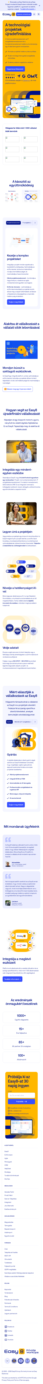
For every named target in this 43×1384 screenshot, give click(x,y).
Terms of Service (19, 1380)
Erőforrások (8, 1155)
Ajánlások (8, 1310)
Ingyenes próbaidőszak (24, 14)
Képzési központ (10, 1229)
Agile (6, 1158)
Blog (6, 1296)
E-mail (10, 1091)
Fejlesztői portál (10, 1266)
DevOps (7, 1179)
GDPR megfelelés (10, 1269)
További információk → (27, 9)
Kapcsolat (8, 1289)
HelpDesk (8, 1168)
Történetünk (9, 1293)
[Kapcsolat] (34, 14)
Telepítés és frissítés (11, 1252)
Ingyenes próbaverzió (15, 69)
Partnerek (8, 1303)
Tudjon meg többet (16, 302)
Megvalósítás (9, 1222)
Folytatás (19, 1101)
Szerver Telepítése (10, 1199)
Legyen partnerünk (11, 1313)
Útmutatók (8, 1259)
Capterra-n (26, 80)
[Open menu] (38, 14)
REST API (8, 1256)
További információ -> (12, 979)
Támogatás (8, 1225)
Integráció (8, 1202)
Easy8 (6, 1151)
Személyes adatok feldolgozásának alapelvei (19, 1273)
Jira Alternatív (9, 1206)
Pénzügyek (8, 1162)
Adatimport (8, 1232)
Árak (6, 1249)
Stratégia (8, 1172)
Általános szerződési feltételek (14, 1276)
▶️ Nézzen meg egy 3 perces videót (17, 389)
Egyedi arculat (9, 1236)
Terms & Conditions (11, 1307)
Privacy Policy (6, 1380)
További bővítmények (12, 1175)
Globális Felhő (9, 1192)
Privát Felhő (8, 1195)
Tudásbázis (8, 1263)
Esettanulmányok (10, 1209)
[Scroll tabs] (35, 222)
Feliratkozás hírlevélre (12, 1300)
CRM (6, 1165)
